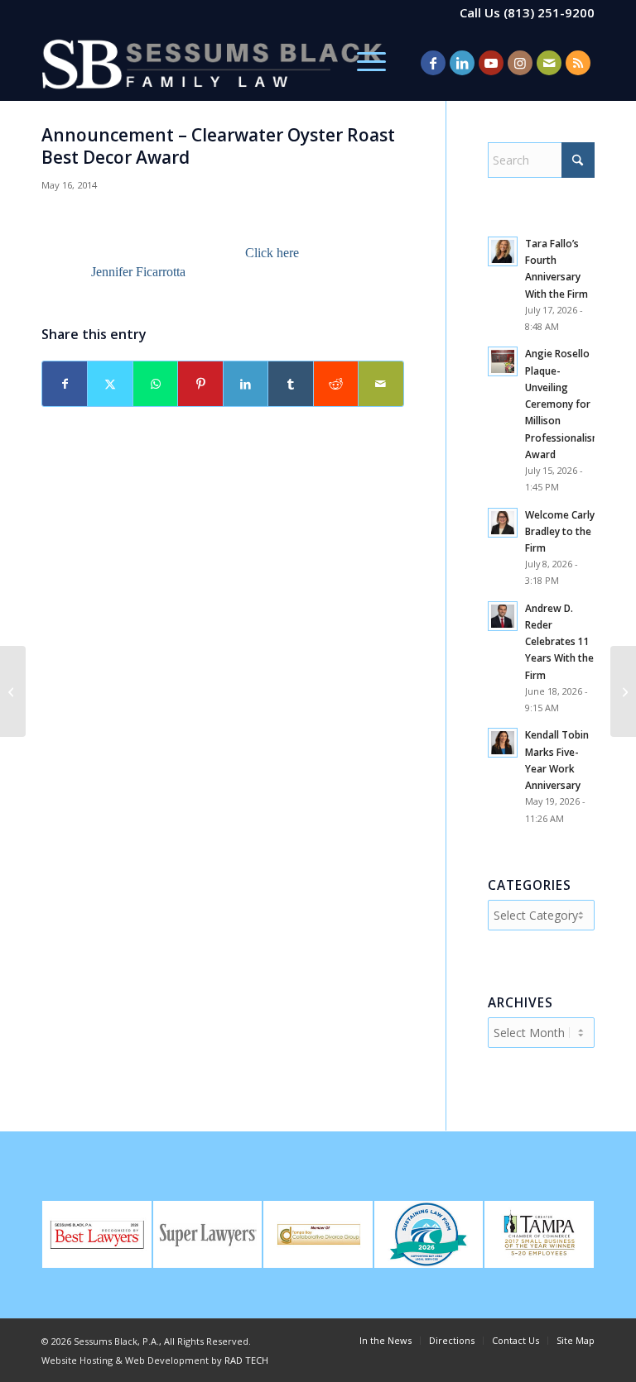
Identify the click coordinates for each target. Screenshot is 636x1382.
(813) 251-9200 (549, 12)
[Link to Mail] (549, 62)
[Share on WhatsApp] (155, 383)
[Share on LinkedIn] (245, 383)
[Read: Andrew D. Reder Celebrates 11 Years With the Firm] (503, 616)
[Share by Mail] (380, 383)
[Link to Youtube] (491, 62)
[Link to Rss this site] (578, 62)
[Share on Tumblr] (290, 383)
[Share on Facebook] (64, 383)
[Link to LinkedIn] (462, 62)
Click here (273, 253)
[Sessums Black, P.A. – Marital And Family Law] (212, 63)
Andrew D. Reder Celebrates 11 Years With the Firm (559, 641)
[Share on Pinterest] (200, 383)
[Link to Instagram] (520, 62)
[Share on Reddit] (336, 383)
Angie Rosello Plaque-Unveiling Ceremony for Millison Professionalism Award (563, 403)
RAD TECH (246, 1360)
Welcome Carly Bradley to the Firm (560, 531)
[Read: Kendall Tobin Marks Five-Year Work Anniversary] (503, 743)
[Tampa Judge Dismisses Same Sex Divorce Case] (13, 691)
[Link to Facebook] (433, 62)
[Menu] (363, 63)
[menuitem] (363, 63)
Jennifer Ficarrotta (138, 272)
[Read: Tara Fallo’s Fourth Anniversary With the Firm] (503, 251)
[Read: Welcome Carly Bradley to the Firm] (503, 523)
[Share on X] (110, 383)
